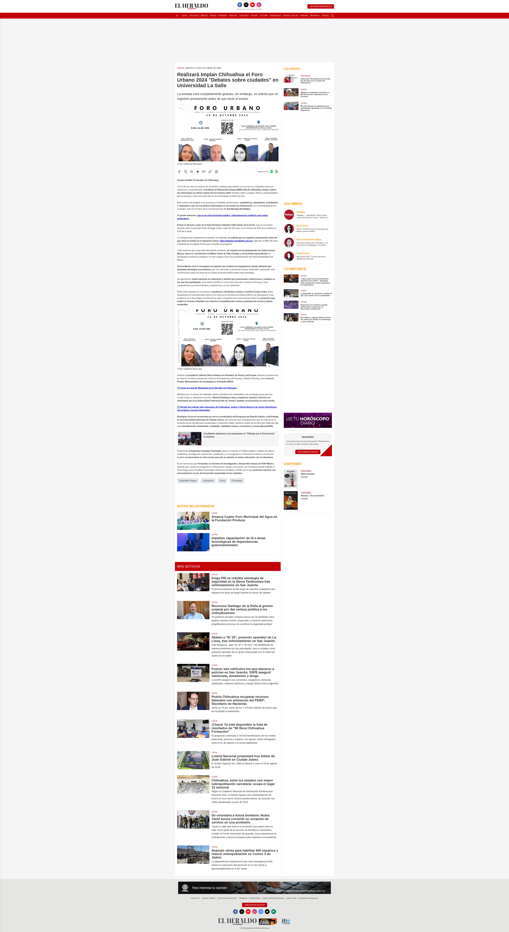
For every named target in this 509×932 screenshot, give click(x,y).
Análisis (233, 16)
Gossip (254, 16)
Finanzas (222, 16)
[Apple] (267, 911)
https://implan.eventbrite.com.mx (236, 241)
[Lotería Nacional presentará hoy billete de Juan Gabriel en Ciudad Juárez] (193, 761)
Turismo (304, 16)
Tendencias (275, 16)
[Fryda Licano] (289, 256)
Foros (222, 481)
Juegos (325, 16)
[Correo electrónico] (203, 172)
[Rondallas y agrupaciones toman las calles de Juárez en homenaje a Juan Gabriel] (291, 318)
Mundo (213, 16)
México (204, 16)
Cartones (244, 16)
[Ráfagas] (289, 214)
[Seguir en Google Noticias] (276, 171)
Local (184, 16)
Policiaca (194, 16)
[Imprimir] (216, 172)
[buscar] (332, 15)
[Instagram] (258, 4)
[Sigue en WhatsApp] (271, 171)
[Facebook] (239, 4)
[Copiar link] (210, 172)
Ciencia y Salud (290, 16)
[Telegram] (197, 172)
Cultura (264, 16)
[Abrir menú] (177, 15)
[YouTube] (252, 4)
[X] (246, 4)
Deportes (315, 16)
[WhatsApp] (192, 172)
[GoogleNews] (260, 911)
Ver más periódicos (321, 6)
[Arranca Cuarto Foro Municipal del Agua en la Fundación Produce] (193, 521)
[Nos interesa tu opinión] (254, 888)
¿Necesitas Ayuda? (254, 905)
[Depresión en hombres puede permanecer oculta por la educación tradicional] (291, 305)
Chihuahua (208, 481)
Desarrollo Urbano (188, 481)
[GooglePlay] (273, 911)
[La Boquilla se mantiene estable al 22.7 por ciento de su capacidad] (291, 293)
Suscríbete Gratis (308, 452)
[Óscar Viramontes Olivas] (289, 242)
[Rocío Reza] (289, 228)
